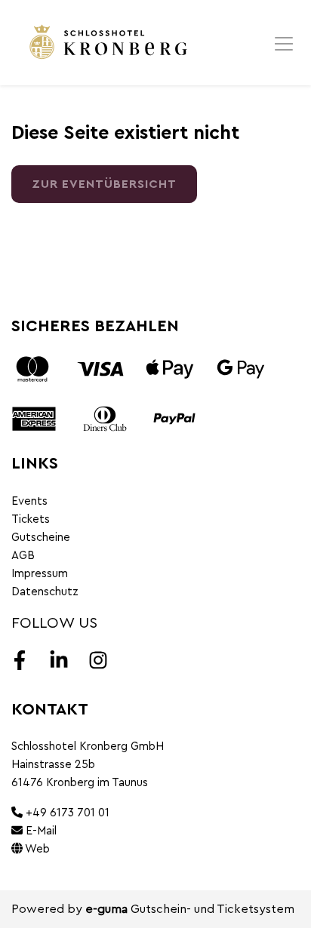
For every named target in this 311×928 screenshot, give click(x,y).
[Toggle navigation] (284, 43)
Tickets (30, 519)
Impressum (39, 573)
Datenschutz (45, 592)
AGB (23, 555)
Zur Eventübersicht (104, 184)
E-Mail (40, 831)
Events (29, 501)
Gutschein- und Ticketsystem (189, 909)
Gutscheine (40, 537)
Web (36, 849)
